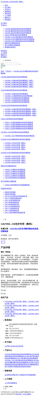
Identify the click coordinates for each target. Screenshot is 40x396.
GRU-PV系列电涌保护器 (13, 198)
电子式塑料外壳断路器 (12, 45)
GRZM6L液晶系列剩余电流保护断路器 (18, 29)
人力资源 (8, 15)
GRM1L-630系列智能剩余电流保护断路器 (19, 128)
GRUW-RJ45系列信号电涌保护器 (16, 196)
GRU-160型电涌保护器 (12, 200)
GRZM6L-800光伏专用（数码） (15, 149)
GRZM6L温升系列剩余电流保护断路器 (18, 33)
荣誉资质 (8, 13)
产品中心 (8, 9)
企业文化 (14, 346)
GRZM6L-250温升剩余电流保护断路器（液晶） (21, 109)
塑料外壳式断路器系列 (12, 43)
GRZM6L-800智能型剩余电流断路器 (17, 102)
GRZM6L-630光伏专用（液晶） (15, 160)
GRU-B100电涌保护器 (12, 206)
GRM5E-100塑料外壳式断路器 (15, 169)
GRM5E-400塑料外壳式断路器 (15, 173)
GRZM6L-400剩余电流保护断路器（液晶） (19, 82)
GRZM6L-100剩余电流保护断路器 (16, 94)
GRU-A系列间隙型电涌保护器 (15, 212)
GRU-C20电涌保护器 (12, 208)
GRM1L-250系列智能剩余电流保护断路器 (19, 124)
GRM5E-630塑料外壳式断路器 (15, 176)
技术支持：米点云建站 (23, 394)
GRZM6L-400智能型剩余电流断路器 (17, 98)
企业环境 (20, 346)
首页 (6, 5)
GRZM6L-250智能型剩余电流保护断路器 (18, 96)
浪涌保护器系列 (10, 47)
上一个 (3, 241)
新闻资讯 (8, 11)
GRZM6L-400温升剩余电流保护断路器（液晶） (21, 111)
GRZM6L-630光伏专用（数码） (15, 147)
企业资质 (8, 375)
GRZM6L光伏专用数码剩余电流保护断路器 (19, 39)
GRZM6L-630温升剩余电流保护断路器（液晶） (21, 113)
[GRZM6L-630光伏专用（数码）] (16, 310)
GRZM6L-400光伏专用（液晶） (15, 158)
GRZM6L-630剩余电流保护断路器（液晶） (19, 84)
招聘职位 (14, 383)
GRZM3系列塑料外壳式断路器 (15, 178)
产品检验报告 (31, 375)
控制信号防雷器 (10, 192)
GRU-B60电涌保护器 (12, 202)
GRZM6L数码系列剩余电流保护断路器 (18, 31)
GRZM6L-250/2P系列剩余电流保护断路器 (19, 37)
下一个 (3, 243)
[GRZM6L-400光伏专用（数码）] (16, 305)
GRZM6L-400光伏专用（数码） (15, 145)
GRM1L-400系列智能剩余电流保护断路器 (19, 126)
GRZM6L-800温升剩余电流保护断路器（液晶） (21, 115)
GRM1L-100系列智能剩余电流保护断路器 (19, 122)
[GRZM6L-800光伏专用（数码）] (16, 314)
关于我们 (8, 7)
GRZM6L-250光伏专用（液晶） (15, 156)
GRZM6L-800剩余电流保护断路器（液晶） (19, 86)
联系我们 (8, 19)
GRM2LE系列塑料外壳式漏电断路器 (17, 185)
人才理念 (8, 383)
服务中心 (8, 17)
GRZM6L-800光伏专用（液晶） (15, 162)
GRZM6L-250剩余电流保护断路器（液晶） (19, 80)
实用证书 (14, 375)
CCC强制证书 (22, 375)
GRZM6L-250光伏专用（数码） (15, 143)
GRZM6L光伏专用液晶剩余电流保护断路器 (19, 41)
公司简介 (8, 346)
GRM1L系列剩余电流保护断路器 (16, 35)
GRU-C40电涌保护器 (12, 210)
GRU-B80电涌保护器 (12, 204)
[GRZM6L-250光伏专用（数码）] (16, 301)
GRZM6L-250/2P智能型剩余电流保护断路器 (19, 136)
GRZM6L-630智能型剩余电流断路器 (17, 100)
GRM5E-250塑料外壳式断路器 (15, 171)
